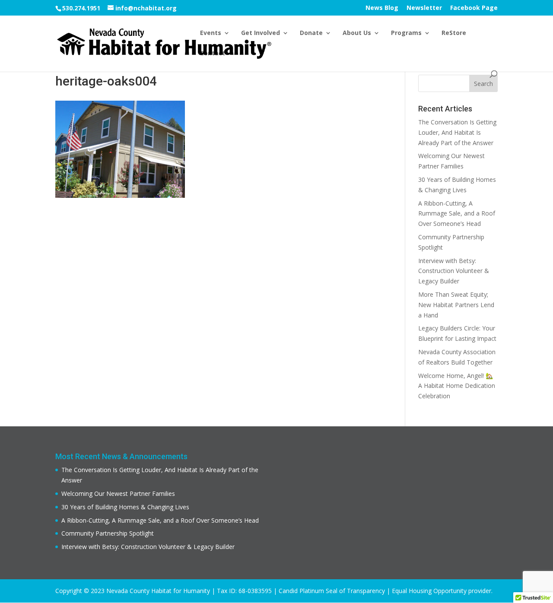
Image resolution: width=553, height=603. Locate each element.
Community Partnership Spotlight (107, 533)
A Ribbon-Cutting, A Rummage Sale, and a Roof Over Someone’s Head (456, 213)
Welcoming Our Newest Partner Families (118, 493)
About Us (357, 33)
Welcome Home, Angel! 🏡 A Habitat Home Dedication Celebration (456, 385)
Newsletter (424, 8)
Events (210, 33)
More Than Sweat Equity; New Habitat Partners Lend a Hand (456, 304)
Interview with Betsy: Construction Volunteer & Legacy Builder (453, 271)
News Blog (381, 8)
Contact (212, 53)
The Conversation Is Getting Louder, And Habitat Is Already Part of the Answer (457, 132)
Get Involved (260, 33)
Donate (311, 33)
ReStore (454, 33)
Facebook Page (474, 8)
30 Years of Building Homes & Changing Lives (125, 507)
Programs (406, 33)
